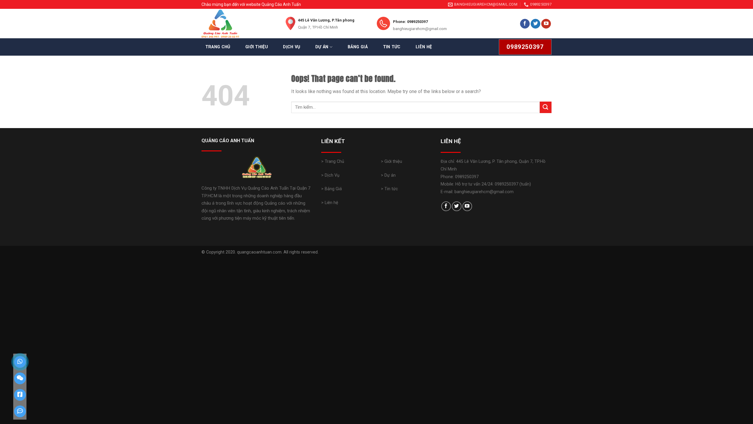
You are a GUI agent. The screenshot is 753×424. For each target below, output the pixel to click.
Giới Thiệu (256, 46)
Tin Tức (392, 46)
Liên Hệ (424, 46)
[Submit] (546, 107)
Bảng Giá (358, 46)
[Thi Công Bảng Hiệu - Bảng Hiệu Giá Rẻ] (238, 23)
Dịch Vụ (291, 46)
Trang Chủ (217, 46)
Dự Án (321, 46)
